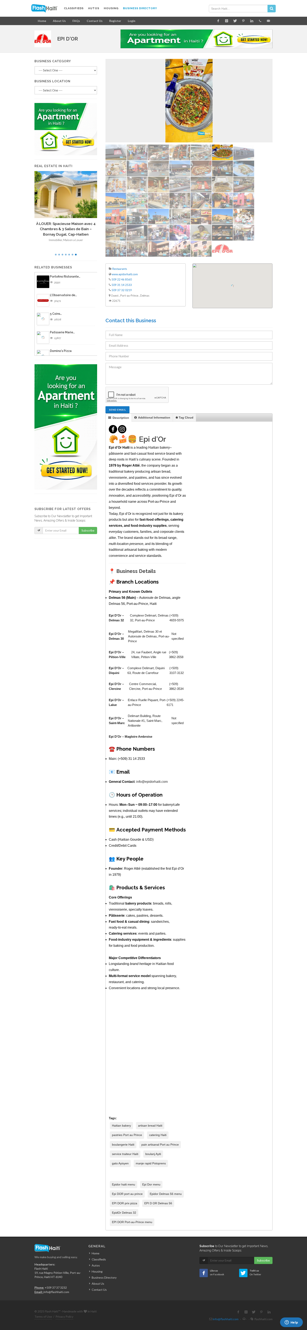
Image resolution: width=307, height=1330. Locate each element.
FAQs (76, 21)
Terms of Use (43, 1316)
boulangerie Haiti (123, 1144)
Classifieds (99, 1259)
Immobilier (55, 240)
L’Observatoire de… (63, 295)
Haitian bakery (121, 1125)
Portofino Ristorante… (65, 276)
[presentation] (119, 418)
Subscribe (87, 530)
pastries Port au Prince (127, 1135)
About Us (59, 21)
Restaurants (119, 268)
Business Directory (104, 1277)
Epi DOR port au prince (127, 1193)
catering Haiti (157, 1135)
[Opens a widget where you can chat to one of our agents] (291, 1322)
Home (42, 21)
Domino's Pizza (61, 351)
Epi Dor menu (151, 1184)
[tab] (119, 418)
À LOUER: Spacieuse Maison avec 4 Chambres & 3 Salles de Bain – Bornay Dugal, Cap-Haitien (66, 229)
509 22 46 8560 (122, 279)
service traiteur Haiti (125, 1154)
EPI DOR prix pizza (124, 1203)
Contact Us (95, 21)
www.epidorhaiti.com (125, 274)
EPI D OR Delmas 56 (158, 1203)
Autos (96, 1265)
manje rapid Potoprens (151, 1163)
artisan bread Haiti (150, 1125)
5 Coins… (56, 313)
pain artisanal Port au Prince (160, 1144)
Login (131, 21)
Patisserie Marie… (62, 332)
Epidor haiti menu (123, 1184)
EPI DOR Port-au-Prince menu (132, 1222)
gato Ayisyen (120, 1163)
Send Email (117, 409)
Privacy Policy (64, 1316)
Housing (97, 1271)
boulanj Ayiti (153, 1154)
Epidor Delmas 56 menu (166, 1193)
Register (115, 21)
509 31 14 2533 (122, 285)
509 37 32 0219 (122, 290)
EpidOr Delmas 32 (124, 1212)
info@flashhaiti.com (56, 1292)
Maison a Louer (73, 240)
